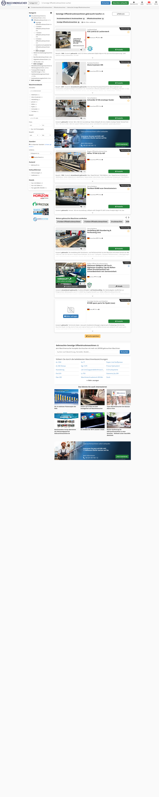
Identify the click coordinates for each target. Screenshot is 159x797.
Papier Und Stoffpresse (114, 362)
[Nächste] (84, 40)
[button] (156, 3)
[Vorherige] (57, 40)
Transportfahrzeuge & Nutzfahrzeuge (38, 71)
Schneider (35, 109)
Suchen (106, 3)
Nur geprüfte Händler (39, 188)
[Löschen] (84, 19)
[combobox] (40, 153)
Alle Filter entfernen (89, 22)
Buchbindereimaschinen (43, 57)
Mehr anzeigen (93, 380)
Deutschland (39, 157)
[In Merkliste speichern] (128, 32)
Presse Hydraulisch (113, 366)
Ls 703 (83, 373)
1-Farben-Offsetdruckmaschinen (43, 35)
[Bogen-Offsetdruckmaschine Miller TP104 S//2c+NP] (71, 161)
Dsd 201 (58, 373)
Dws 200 (59, 377)
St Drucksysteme (112, 370)
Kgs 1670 (84, 366)
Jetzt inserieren (122, 144)
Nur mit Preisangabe (37, 129)
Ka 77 (83, 362)
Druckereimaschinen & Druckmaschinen (38, 17)
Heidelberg (35, 99)
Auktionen (35, 175)
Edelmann (35, 95)
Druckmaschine (116, 222)
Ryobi (34, 106)
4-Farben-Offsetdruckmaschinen (43, 41)
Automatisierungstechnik (41, 78)
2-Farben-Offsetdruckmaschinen (43, 28)
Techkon (34, 111)
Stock (108, 377)
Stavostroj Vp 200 (112, 373)
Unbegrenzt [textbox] (35, 153)
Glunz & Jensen (37, 97)
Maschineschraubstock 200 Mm (92, 377)
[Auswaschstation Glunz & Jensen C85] (71, 73)
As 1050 (58, 362)
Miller (34, 104)
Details (119, 286)
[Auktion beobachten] (129, 266)
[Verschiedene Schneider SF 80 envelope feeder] (71, 108)
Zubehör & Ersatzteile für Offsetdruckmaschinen (43, 47)
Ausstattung (60, 370)
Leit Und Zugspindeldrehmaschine (93, 370)
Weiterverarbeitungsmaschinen (43, 54)
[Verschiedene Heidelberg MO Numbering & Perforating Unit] (71, 239)
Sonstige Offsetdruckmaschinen (44, 23)
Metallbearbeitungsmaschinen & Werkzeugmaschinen (41, 67)
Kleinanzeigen (36, 173)
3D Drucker (39, 62)
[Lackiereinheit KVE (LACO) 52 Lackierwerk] (71, 40)
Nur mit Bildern (37, 183)
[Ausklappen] (92, 57)
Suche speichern (93, 336)
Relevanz (121, 14)
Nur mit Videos (36, 185)
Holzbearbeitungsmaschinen (40, 75)
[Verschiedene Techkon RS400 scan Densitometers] (71, 196)
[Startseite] (28, 7)
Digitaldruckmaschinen (42, 59)
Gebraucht (35, 165)
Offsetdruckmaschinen (42, 20)
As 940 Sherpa (61, 366)
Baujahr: (31, 132)
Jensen (34, 102)
